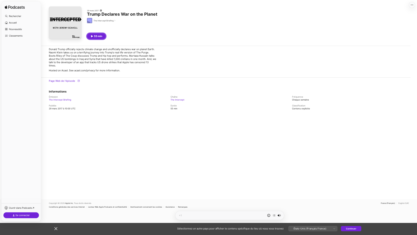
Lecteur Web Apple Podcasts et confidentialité (107, 207)
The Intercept (177, 99)
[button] (21, 16)
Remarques (182, 207)
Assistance (170, 207)
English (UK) (403, 203)
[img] (15, 7)
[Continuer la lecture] (274, 215)
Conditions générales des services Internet (67, 207)
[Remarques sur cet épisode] (269, 215)
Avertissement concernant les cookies (146, 207)
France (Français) (388, 203)
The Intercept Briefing (60, 99)
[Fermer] (55, 228)
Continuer (351, 228)
